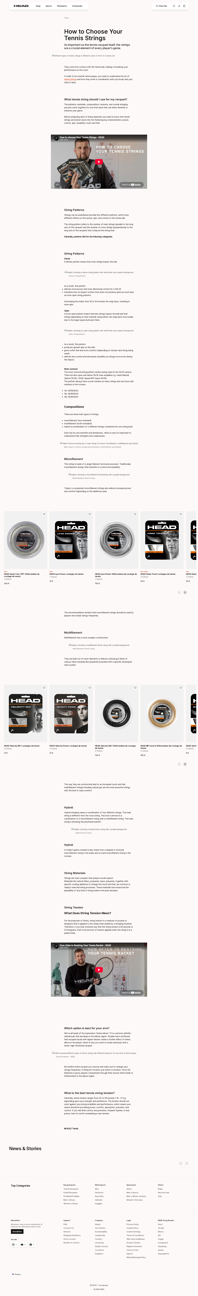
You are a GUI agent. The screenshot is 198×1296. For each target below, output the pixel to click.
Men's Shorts (132, 1192)
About (97, 1224)
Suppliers (99, 1254)
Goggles (98, 1203)
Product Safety (133, 1243)
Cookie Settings (133, 1232)
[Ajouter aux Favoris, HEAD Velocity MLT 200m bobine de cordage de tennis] (135, 688)
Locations (99, 1250)
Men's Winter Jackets (136, 1196)
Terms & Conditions (135, 1235)
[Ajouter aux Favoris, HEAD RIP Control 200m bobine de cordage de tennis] (181, 688)
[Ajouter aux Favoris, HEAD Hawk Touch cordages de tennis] (181, 514)
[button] (38, 6)
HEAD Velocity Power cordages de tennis (68, 746)
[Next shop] (185, 592)
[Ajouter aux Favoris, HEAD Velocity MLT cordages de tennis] (44, 688)
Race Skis (99, 1196)
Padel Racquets (70, 1192)
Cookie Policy (132, 1228)
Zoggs (161, 1239)
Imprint (129, 1254)
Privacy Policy (132, 1224)
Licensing (99, 1243)
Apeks (161, 1250)
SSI (159, 1235)
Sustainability (101, 1232)
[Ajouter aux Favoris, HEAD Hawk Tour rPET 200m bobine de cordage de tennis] (44, 514)
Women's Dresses (134, 1200)
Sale (160, 1196)
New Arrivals (163, 1192)
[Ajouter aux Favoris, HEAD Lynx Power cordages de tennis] (90, 514)
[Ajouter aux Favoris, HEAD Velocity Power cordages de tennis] (90, 688)
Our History (100, 1228)
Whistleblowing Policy (136, 1257)
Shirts (129, 1189)
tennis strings (70, 79)
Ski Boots (99, 1192)
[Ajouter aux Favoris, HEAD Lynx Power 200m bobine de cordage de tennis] (135, 514)
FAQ (65, 1224)
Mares (161, 1232)
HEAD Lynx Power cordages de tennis (67, 574)
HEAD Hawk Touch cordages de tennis (157, 574)
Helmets (98, 1200)
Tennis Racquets (70, 1189)
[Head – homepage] (21, 6)
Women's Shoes (70, 1203)
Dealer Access (101, 1246)
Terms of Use (132, 1250)
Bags (160, 1189)
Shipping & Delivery (72, 1235)
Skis (97, 1189)
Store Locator (69, 1239)
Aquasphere (163, 1254)
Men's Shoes (69, 1200)
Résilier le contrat (71, 1243)
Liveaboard (163, 1243)
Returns (67, 1232)
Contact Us (68, 1228)
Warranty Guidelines (135, 1239)
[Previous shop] (179, 592)
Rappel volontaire (134, 1246)
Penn (160, 1224)
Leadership (100, 1235)
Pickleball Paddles (71, 1196)
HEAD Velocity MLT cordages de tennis (22, 746)
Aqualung (162, 1246)
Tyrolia (161, 1228)
